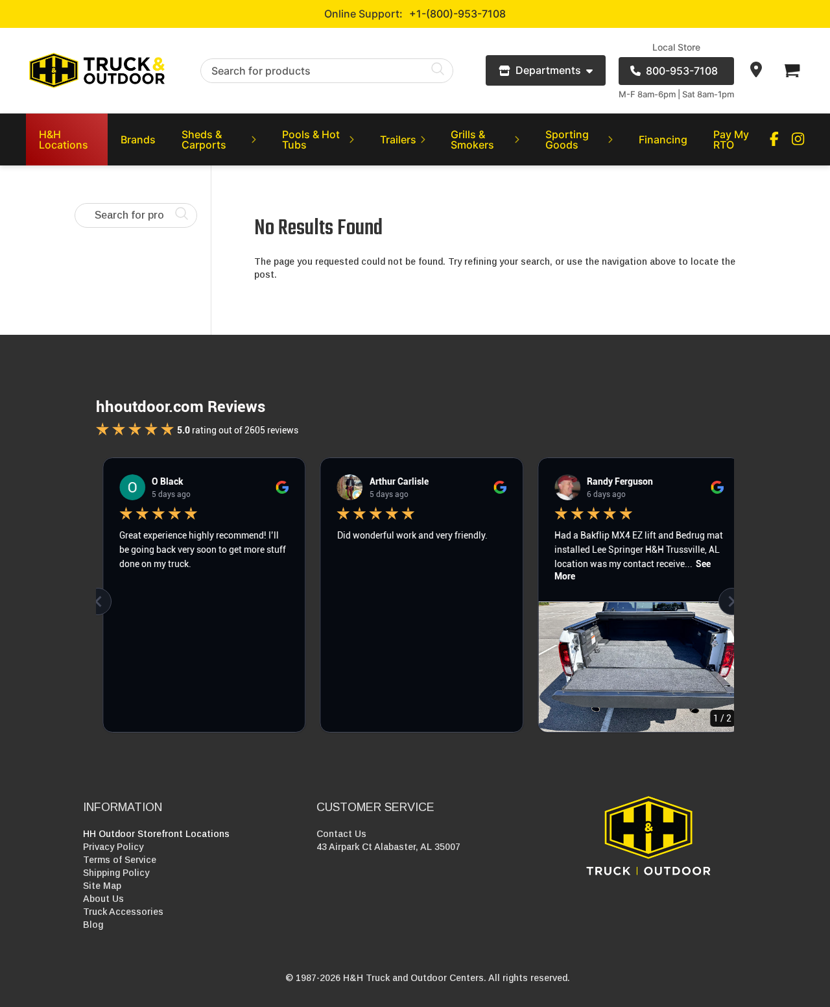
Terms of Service (119, 860)
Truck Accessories (123, 911)
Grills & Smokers (472, 139)
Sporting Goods (567, 139)
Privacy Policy (113, 847)
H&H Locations (63, 139)
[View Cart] (791, 70)
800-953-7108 (682, 70)
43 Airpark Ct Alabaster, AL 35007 (388, 847)
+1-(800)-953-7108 (457, 13)
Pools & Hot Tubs (311, 139)
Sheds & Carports (204, 139)
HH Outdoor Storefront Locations (156, 834)
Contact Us (341, 834)
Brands (138, 139)
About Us (103, 898)
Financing (663, 139)
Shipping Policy (116, 872)
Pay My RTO (731, 139)
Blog (93, 924)
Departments (548, 70)
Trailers (398, 139)
